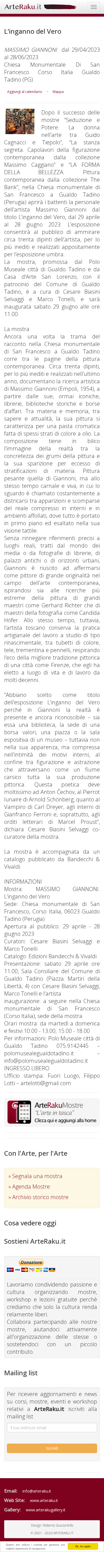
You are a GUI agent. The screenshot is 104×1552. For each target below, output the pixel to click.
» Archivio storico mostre (39, 1197)
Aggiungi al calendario (24, 91)
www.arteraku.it (44, 1500)
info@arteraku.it (36, 1491)
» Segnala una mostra (35, 1176)
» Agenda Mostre (29, 1186)
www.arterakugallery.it (45, 1509)
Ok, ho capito (83, 1546)
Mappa (58, 91)
